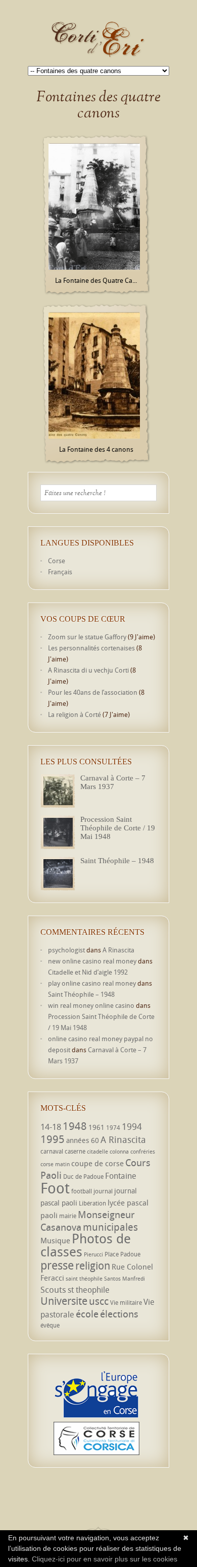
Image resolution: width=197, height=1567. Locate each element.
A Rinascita (118, 949)
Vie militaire (126, 1302)
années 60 (82, 1140)
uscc (99, 1301)
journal (103, 1191)
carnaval (51, 1151)
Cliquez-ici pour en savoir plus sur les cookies (104, 1559)
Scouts (53, 1289)
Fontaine (120, 1175)
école (87, 1313)
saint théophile (84, 1278)
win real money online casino (91, 1005)
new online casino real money (92, 961)
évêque (50, 1325)
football (81, 1191)
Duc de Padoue (83, 1176)
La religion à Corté (74, 714)
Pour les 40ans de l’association (92, 692)
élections (119, 1313)
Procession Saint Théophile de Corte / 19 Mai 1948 (117, 827)
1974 (113, 1127)
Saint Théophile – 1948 (117, 861)
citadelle (97, 1151)
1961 (96, 1127)
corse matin (55, 1164)
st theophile (89, 1289)
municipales (110, 1227)
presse (57, 1265)
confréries (142, 1151)
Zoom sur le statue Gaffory (87, 636)
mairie (67, 1216)
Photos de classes (85, 1244)
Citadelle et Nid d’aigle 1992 (88, 972)
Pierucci (93, 1254)
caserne (75, 1151)
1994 (132, 1126)
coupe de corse (97, 1163)
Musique (55, 1240)
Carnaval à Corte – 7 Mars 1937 (112, 782)
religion (92, 1265)
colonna (119, 1151)
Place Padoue (122, 1254)
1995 (52, 1139)
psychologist (66, 949)
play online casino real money (92, 983)
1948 (75, 1126)
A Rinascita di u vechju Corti (88, 670)
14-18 (50, 1126)
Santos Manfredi (124, 1278)
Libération (92, 1203)
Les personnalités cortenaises (91, 647)
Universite (63, 1301)
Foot (55, 1188)
